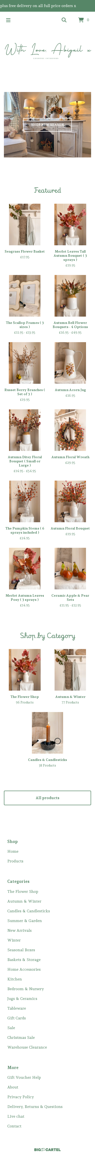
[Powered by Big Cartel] (47, 1149)
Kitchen (14, 979)
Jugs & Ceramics (22, 998)
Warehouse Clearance (27, 1047)
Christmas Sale (21, 1037)
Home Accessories (24, 969)
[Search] (64, 20)
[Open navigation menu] (8, 20)
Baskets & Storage (24, 959)
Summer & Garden (24, 920)
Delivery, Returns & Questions (35, 1106)
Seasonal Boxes (21, 950)
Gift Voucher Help (24, 1077)
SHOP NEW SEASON (47, 125)
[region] (47, 6)
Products (15, 861)
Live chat (15, 1116)
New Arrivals (19, 930)
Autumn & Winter (24, 901)
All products (47, 797)
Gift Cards (16, 1018)
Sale (11, 1027)
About (12, 1087)
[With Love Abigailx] (47, 50)
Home (13, 851)
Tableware (16, 1008)
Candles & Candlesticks (28, 911)
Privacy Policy (20, 1097)
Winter (14, 940)
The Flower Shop (22, 891)
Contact (14, 1126)
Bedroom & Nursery (25, 989)
